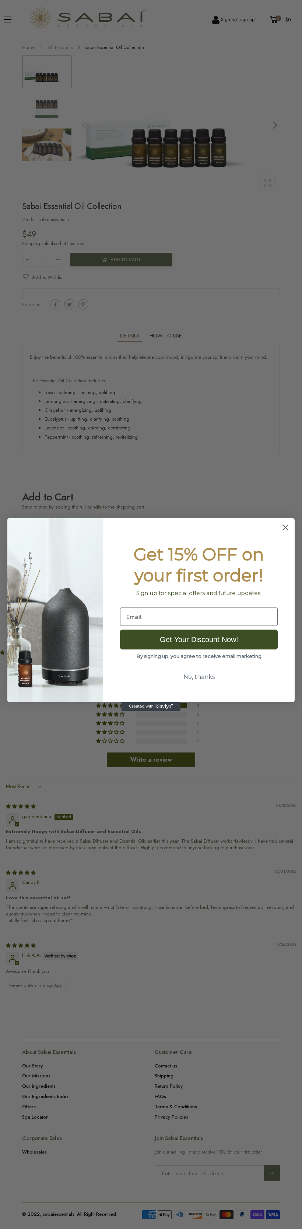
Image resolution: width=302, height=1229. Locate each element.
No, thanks (199, 676)
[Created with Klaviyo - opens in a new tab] (151, 706)
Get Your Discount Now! (199, 639)
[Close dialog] (285, 527)
